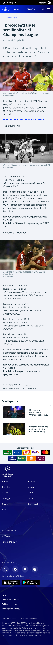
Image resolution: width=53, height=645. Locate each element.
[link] (17, 9)
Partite (5, 481)
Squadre (31, 481)
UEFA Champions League (6, 9)
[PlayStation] (17, 452)
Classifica (6, 487)
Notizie (31, 487)
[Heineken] (7, 452)
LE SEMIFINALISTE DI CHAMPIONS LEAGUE (24, 119)
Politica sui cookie (10, 604)
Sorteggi (6, 498)
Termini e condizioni (10, 599)
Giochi (5, 504)
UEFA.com (6, 536)
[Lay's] (26, 452)
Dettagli (31, 498)
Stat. (4, 509)
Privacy (5, 595)
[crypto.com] (12, 458)
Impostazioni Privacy (11, 608)
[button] (45, 9)
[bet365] (21, 458)
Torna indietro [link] (12, 18)
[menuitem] (18, 9)
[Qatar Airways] (40, 458)
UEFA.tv (5, 492)
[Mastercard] (45, 452)
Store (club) (33, 504)
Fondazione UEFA (9, 541)
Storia (30, 492)
